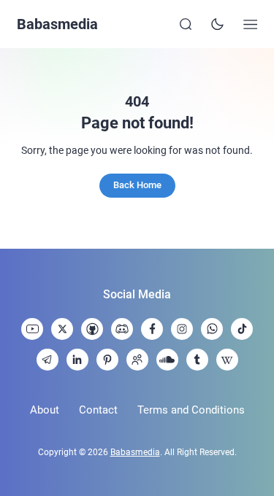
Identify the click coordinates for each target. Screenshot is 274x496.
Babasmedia (57, 24)
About (44, 409)
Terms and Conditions (191, 409)
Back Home (137, 184)
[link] (32, 329)
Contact (98, 409)
